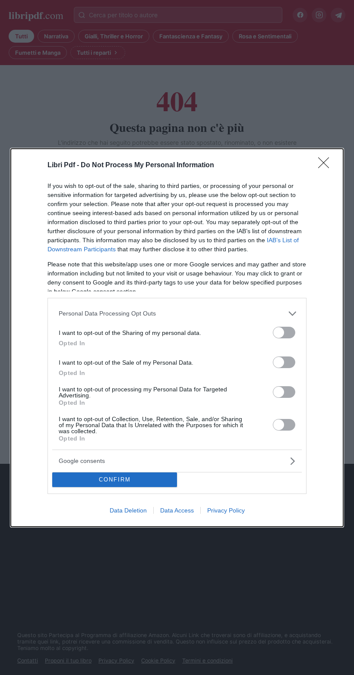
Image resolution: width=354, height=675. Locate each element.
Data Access (177, 510)
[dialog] (177, 338)
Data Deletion (128, 510)
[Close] (326, 165)
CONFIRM (115, 479)
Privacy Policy (226, 510)
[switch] (284, 332)
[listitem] (177, 313)
